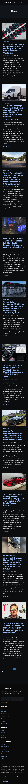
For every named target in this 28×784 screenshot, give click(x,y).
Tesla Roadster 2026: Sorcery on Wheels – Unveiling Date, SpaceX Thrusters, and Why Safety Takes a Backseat (13, 499)
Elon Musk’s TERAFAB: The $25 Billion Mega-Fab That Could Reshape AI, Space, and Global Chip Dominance (13, 243)
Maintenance (4, 711)
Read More (7, 79)
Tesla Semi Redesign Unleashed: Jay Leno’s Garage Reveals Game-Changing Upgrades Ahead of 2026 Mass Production (13, 111)
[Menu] (26, 2)
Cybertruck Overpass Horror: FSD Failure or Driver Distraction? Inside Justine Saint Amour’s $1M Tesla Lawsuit (12, 563)
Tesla (8, 41)
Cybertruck (4, 735)
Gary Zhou (7, 55)
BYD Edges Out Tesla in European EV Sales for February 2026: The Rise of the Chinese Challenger (13, 48)
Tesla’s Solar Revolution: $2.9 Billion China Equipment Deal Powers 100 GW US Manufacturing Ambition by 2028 (13, 307)
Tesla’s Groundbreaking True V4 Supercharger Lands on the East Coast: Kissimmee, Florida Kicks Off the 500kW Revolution (13, 178)
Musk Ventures (7, 236)
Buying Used (4, 723)
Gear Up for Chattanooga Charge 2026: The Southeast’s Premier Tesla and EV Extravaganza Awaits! (13, 435)
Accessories (4, 718)
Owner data (4, 756)
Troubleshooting (5, 714)
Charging (3, 709)
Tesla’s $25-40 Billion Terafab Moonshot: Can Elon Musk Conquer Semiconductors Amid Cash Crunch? (13, 627)
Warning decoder (5, 749)
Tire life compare (5, 746)
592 (3, 672)
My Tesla (3, 744)
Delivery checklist (5, 751)
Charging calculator (5, 753)
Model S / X (4, 737)
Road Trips (3, 721)
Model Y (3, 730)
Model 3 (3, 732)
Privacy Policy (5, 781)
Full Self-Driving (7, 363)
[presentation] (14, 31)
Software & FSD (5, 716)
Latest (2, 758)
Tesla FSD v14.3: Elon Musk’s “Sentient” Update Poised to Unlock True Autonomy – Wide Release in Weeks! (13, 370)
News (4, 41)
